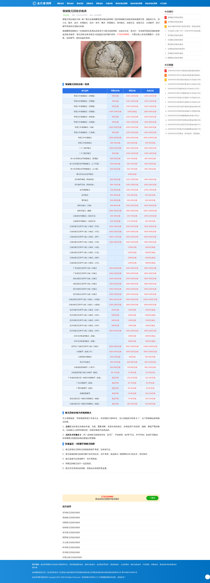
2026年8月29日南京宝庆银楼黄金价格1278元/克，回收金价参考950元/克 (185, 129)
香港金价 (99, 3)
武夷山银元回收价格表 (72, 557)
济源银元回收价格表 (175, 53)
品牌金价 (89, 3)
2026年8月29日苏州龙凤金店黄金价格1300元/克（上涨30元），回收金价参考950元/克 (185, 120)
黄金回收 (80, 3)
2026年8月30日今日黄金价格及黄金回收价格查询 (185, 71)
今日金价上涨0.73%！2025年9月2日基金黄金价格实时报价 (185, 31)
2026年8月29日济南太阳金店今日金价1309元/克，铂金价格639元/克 (185, 80)
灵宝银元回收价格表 (175, 35)
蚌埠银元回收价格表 (71, 547)
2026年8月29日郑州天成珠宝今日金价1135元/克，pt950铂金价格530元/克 (185, 102)
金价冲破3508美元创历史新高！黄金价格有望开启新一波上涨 (185, 26)
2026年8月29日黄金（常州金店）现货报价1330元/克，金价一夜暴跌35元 (185, 133)
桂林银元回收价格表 (71, 527)
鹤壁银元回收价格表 (71, 537)
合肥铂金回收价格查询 (176, 49)
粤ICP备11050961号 (129, 572)
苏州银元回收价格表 (71, 552)
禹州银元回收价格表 (175, 44)
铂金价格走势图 (136, 3)
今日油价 (163, 3)
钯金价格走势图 (151, 3)
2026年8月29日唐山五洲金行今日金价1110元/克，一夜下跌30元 (185, 98)
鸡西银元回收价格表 (71, 522)
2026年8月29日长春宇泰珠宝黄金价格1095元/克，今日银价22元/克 (185, 107)
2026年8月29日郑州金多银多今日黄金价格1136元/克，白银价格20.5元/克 (185, 111)
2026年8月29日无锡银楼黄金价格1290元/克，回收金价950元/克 (185, 116)
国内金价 (70, 3)
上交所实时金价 (52, 572)
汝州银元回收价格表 (175, 22)
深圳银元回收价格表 (71, 513)
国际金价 (60, 3)
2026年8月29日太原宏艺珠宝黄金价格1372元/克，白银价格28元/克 (185, 124)
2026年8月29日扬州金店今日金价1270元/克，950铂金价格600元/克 (185, 89)
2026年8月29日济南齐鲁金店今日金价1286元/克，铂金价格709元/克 (185, 84)
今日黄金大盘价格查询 (67, 572)
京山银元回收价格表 (71, 542)
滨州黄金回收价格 (97, 572)
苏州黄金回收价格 (83, 572)
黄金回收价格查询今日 (112, 572)
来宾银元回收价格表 (71, 532)
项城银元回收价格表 (71, 517)
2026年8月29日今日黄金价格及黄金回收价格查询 (185, 75)
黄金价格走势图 (121, 3)
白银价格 (109, 3)
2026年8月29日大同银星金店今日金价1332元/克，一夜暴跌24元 (185, 93)
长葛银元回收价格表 (175, 40)
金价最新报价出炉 (39, 572)
